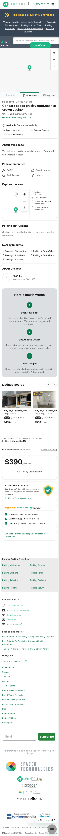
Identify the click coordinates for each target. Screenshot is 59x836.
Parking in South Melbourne (30, 28)
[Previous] (48, 384)
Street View (31, 95)
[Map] (16, 203)
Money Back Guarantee (12, 704)
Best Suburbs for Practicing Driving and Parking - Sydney (28, 636)
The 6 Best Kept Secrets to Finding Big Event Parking (25, 649)
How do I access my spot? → (16, 117)
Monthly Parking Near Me (13, 699)
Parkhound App (9, 667)
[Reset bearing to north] (54, 66)
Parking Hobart (9, 588)
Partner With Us (9, 718)
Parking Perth (36, 573)
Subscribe (47, 736)
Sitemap (6, 672)
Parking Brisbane (10, 573)
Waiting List (7, 722)
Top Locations (8, 686)
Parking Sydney (37, 565)
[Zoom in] (54, 52)
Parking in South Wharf (32, 25)
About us (6, 676)
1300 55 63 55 (42, 4)
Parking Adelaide (10, 580)
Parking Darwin (37, 588)
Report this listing (49, 450)
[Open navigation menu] (53, 4)
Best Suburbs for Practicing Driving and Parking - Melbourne (24, 642)
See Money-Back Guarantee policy (19, 498)
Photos (11, 95)
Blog (4, 709)
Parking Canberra (38, 580)
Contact (5, 681)
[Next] (54, 384)
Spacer (42, 833)
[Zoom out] (54, 59)
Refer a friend (8, 713)
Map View (51, 95)
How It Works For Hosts (12, 695)
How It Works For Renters (13, 690)
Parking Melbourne (11, 565)
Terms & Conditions (11, 661)
